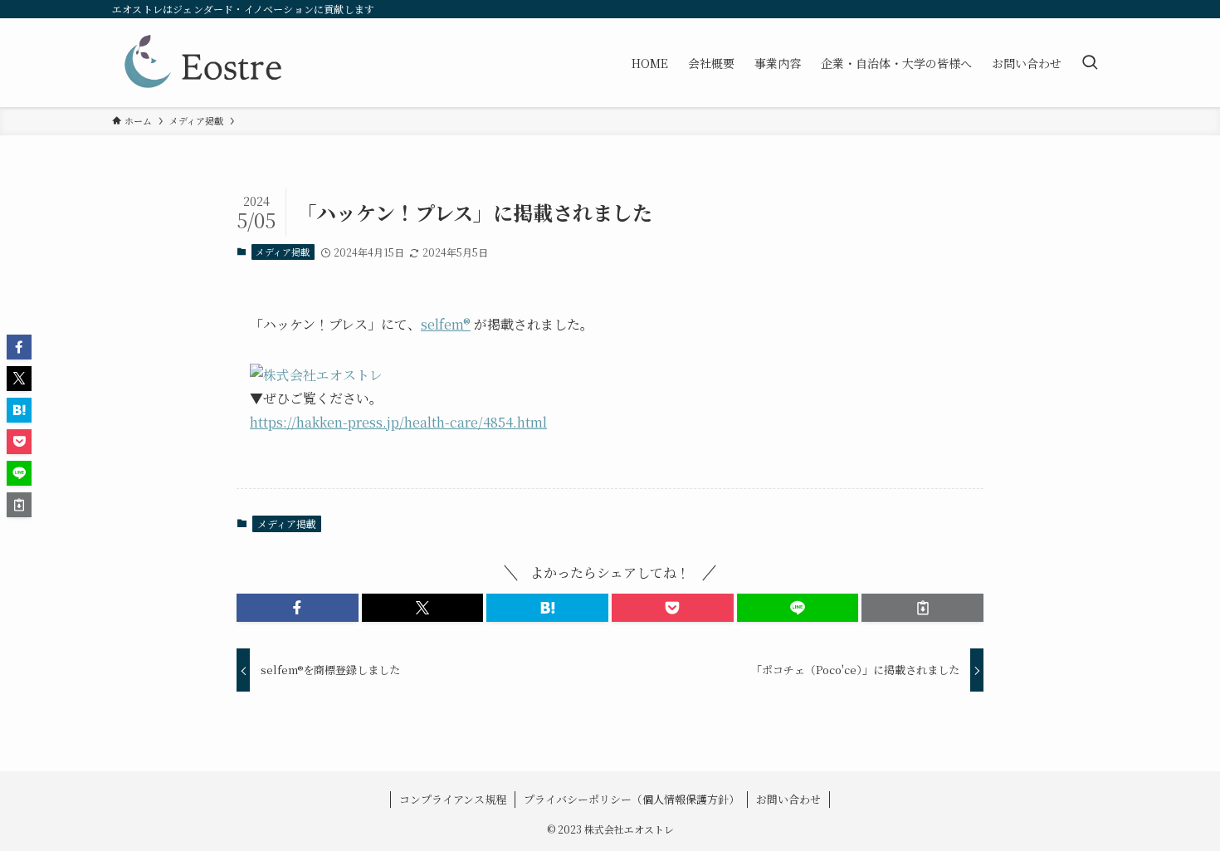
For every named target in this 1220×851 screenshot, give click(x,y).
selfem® (446, 324)
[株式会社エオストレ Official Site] (202, 63)
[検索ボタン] (1089, 62)
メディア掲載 (283, 251)
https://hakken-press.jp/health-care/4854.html (398, 422)
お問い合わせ (788, 799)
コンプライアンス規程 (452, 799)
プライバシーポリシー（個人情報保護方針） (631, 799)
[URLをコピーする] (922, 608)
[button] (298, 608)
